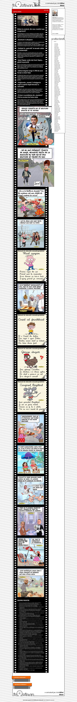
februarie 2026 (57, 49)
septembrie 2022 (57, 94)
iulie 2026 (56, 43)
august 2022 (56, 95)
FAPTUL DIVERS (17, 11)
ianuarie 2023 (56, 90)
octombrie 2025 (57, 53)
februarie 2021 (57, 105)
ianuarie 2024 (56, 76)
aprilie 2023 (56, 86)
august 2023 (56, 82)
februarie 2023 (57, 89)
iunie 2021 (56, 103)
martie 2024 (56, 74)
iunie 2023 (56, 84)
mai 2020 (56, 115)
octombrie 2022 (57, 93)
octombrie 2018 (57, 127)
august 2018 (56, 130)
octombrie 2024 (57, 67)
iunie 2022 (56, 98)
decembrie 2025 (57, 51)
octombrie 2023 (57, 80)
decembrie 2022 (57, 91)
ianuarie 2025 (56, 63)
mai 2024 (56, 72)
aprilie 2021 (56, 104)
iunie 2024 (56, 71)
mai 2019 (56, 122)
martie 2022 (56, 100)
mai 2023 (56, 85)
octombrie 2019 (57, 117)
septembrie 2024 (57, 68)
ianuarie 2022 (56, 101)
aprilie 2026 (56, 47)
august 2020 (56, 112)
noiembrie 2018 (57, 126)
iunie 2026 (56, 44)
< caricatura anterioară (19, 677)
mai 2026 (56, 45)
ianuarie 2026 (56, 50)
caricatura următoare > (21, 684)
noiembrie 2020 (57, 109)
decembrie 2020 (57, 107)
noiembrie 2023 (57, 79)
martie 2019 (56, 123)
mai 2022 (56, 99)
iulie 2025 (56, 57)
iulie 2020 (56, 113)
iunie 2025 (56, 58)
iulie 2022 (56, 96)
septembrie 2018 (57, 129)
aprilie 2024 (56, 73)
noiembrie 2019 (57, 116)
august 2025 (56, 55)
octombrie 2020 (57, 110)
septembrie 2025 (57, 54)
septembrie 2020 (57, 111)
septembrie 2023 (57, 81)
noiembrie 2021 (57, 102)
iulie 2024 (56, 70)
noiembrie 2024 (57, 65)
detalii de (55, 33)
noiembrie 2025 (57, 52)
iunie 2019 (56, 121)
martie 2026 (56, 48)
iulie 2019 (56, 120)
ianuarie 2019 (56, 125)
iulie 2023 (56, 83)
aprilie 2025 (56, 60)
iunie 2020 (56, 114)
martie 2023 (56, 88)
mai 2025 (56, 59)
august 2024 (56, 69)
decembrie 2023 (57, 78)
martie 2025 (56, 61)
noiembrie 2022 (57, 92)
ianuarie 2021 (56, 106)
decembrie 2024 (57, 64)
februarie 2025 (57, 62)
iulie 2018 (56, 131)
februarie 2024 (57, 75)
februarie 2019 (57, 124)
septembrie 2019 (57, 119)
